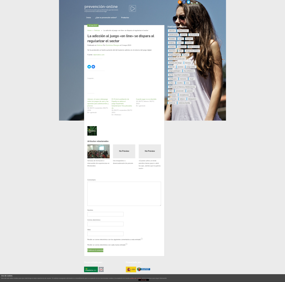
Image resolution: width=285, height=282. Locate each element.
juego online (191, 67)
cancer (180, 43)
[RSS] (180, 3)
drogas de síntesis (192, 51)
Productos (125, 17)
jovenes (180, 67)
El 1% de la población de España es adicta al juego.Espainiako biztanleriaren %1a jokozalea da (122, 103)
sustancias (172, 99)
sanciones (172, 95)
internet (171, 67)
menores (183, 79)
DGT (180, 51)
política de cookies (135, 278)
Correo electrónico (93, 220)
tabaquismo (192, 99)
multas (171, 83)
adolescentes (183, 31)
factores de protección (177, 59)
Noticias (97, 30)
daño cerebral (193, 47)
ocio (187, 83)
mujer (192, 79)
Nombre (90, 210)
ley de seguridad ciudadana (178, 75)
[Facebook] (184, 3)
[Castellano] (193, 3)
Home (89, 30)
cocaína (172, 47)
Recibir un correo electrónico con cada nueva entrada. (106, 245)
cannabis (189, 43)
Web (89, 230)
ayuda (180, 39)
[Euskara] (198, 3)
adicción (172, 31)
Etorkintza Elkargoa (113, 45)
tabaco (182, 99)
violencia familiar (184, 103)
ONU (170, 91)
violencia (172, 103)
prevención (180, 91)
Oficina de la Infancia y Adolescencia (182, 87)
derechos (172, 51)
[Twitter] (188, 3)
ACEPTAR (143, 280)
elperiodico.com (98, 55)
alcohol (183, 35)
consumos (181, 47)
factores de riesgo (175, 63)
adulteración (173, 35)
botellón (189, 39)
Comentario (91, 180)
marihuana (173, 79)
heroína (188, 63)
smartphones (184, 95)
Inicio (88, 17)
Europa (185, 55)
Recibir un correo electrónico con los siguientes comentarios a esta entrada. (114, 239)
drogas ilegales (174, 55)
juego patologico (175, 71)
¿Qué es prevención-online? (106, 17)
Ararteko (172, 39)
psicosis (190, 91)
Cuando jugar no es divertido (146, 99)
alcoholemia (194, 35)
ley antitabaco (189, 71)
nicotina (180, 83)
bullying (171, 43)
